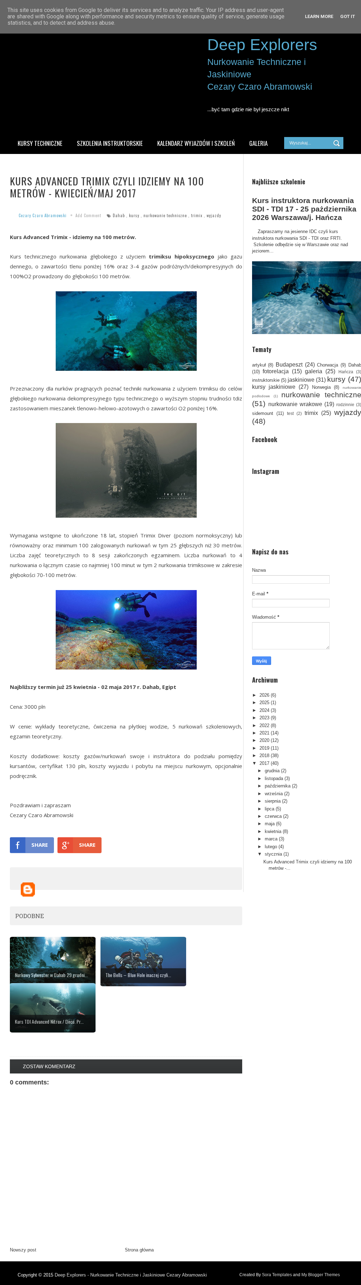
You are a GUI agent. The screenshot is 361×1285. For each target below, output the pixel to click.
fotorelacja (276, 371)
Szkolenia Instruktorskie (110, 143)
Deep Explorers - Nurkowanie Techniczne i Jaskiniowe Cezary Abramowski (131, 1275)
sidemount (262, 413)
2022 (264, 725)
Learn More (319, 16)
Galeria (258, 143)
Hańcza (345, 371)
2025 (264, 702)
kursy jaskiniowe (273, 387)
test (290, 413)
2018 (264, 755)
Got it (347, 16)
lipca (269, 808)
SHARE (39, 844)
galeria (313, 371)
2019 (264, 748)
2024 (264, 710)
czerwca (273, 816)
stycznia (273, 854)
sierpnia (273, 801)
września (274, 793)
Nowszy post (23, 1250)
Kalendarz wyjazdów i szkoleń (196, 143)
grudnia (272, 770)
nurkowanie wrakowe (295, 404)
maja (270, 823)
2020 (264, 740)
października (277, 786)
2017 (264, 763)
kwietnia (273, 831)
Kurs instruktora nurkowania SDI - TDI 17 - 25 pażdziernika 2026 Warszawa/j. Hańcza (304, 208)
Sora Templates (277, 1274)
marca (271, 838)
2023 (264, 717)
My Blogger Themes (320, 1274)
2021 (264, 733)
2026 (264, 695)
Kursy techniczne (40, 143)
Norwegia (321, 387)
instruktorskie (266, 380)
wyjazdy (214, 215)
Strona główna (139, 1250)
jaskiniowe (301, 380)
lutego (271, 846)
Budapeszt (289, 365)
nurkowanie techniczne (165, 215)
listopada (274, 778)
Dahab (119, 215)
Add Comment (88, 215)
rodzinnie (345, 404)
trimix (196, 215)
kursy (134, 215)
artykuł (259, 365)
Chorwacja (327, 365)
